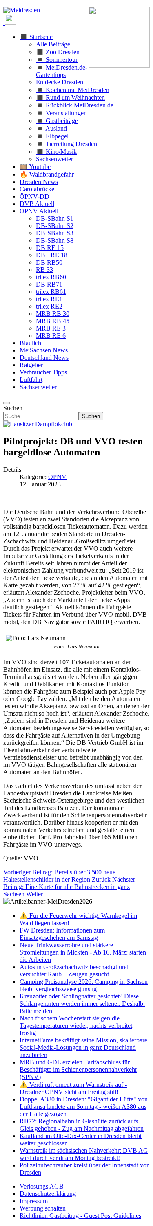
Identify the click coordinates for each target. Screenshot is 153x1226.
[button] (36, 36)
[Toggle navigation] (6, 403)
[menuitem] (42, 1186)
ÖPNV (57, 476)
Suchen (12, 408)
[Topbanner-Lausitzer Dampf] (37, 423)
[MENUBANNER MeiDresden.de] (21, 10)
